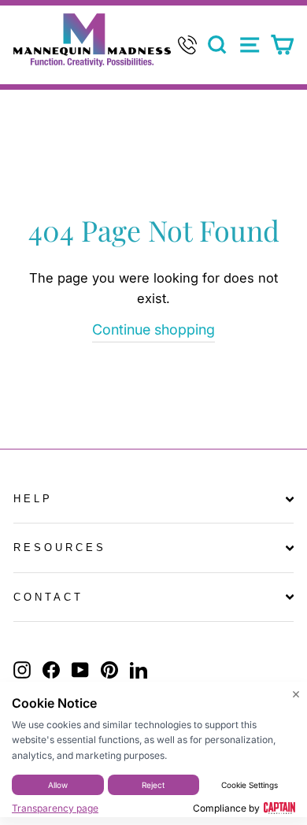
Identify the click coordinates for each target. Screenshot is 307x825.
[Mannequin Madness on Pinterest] (109, 670)
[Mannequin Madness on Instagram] (22, 670)
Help (33, 499)
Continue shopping (153, 329)
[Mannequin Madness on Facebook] (51, 670)
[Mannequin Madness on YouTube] (80, 670)
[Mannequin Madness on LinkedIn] (138, 670)
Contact (48, 597)
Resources (59, 547)
